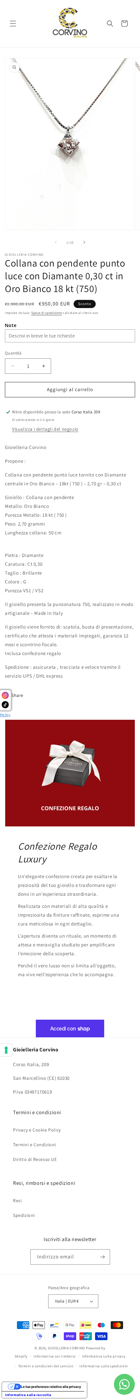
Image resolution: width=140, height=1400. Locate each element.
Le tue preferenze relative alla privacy (51, 1387)
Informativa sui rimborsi (55, 1356)
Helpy (5, 714)
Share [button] (17, 695)
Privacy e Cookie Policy (37, 1130)
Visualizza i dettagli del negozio (45, 429)
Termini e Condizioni (34, 1145)
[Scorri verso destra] (84, 242)
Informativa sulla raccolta (28, 1395)
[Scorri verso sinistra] (56, 242)
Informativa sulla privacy (104, 1356)
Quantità (13, 353)
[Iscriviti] (102, 1257)
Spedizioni (24, 1215)
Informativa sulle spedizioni (103, 1366)
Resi (17, 1200)
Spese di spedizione (46, 313)
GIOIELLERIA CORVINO (66, 1348)
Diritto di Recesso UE (35, 1159)
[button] (13, 23)
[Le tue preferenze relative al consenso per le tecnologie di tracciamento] (6, 1050)
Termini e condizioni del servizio (46, 1366)
